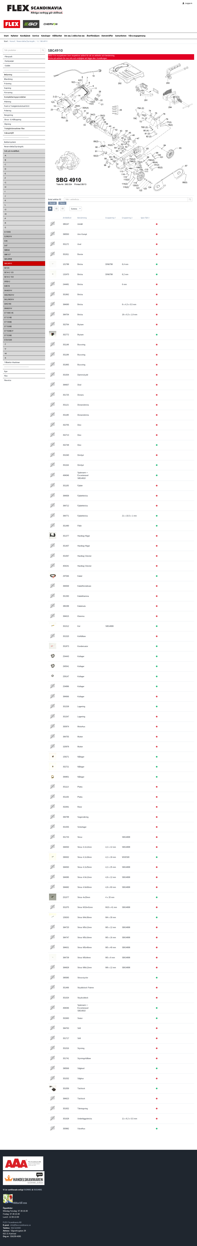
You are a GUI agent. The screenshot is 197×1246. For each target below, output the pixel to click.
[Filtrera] (190, 199)
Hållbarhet (57, 36)
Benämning (82, 218)
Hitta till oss (20, 1203)
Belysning (8, 75)
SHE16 (7, 286)
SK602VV (8, 290)
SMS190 (7, 304)
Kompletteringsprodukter (15, 97)
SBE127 (7, 254)
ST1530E (8, 335)
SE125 (6, 268)
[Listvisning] (50, 209)
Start (6, 36)
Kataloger (45, 36)
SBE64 (7, 250)
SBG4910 (8, 263)
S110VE (7, 232)
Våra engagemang (136, 36)
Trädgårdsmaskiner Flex (14, 128)
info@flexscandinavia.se (20, 1225)
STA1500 (8, 340)
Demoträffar (107, 36)
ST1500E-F (8, 331)
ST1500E (8, 326)
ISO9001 (27, 1190)
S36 (5, 241)
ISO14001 (38, 1190)
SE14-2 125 (9, 272)
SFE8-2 (7, 281)
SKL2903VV (9, 299)
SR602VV (8, 308)
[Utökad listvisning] (62, 209)
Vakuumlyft (9, 133)
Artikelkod (67, 218)
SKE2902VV (9, 295)
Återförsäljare (93, 36)
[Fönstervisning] (56, 209)
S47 (5, 245)
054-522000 (16, 1228)
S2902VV (8, 236)
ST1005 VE (8, 313)
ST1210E (8, 317)
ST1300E (8, 322)
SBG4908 (8, 259)
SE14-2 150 (9, 277)
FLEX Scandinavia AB (12, 1222)
